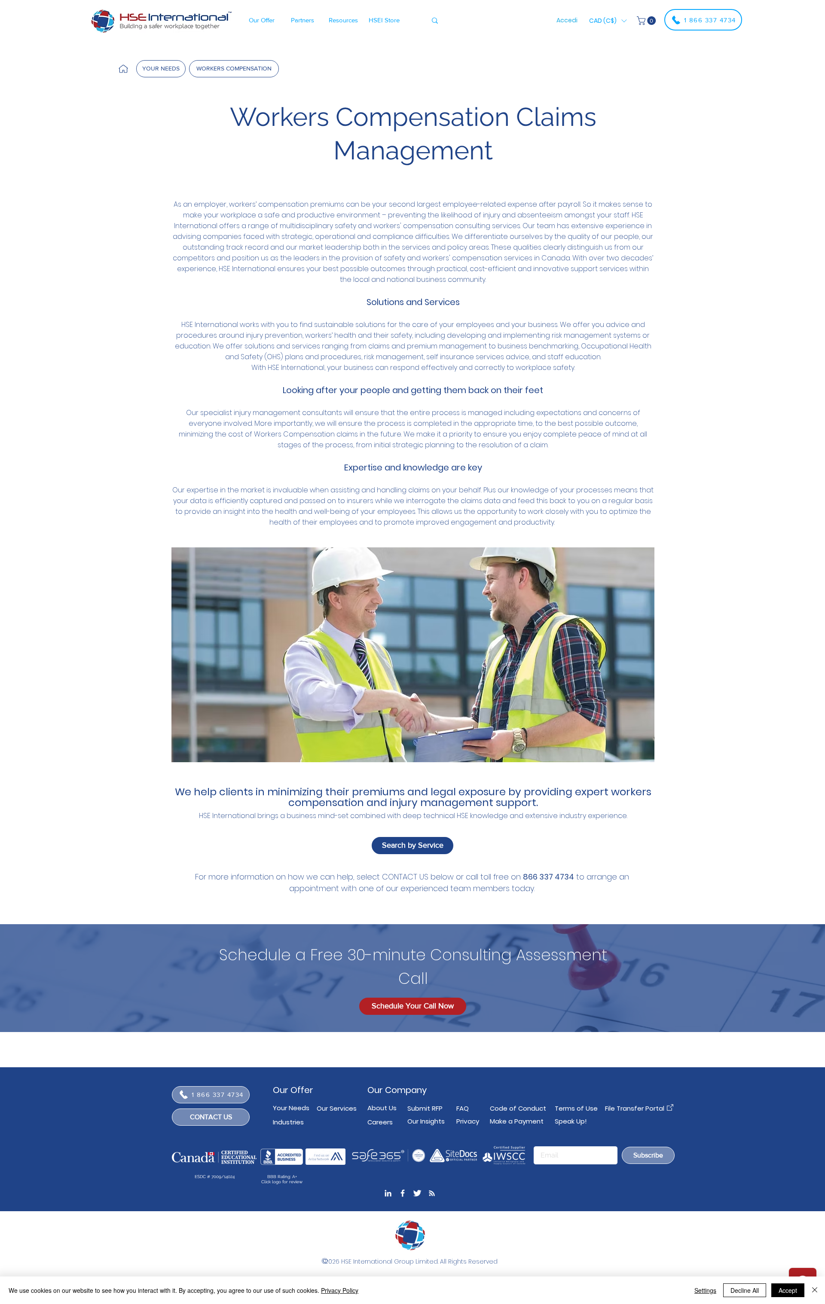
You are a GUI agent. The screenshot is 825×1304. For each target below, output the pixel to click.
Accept (788, 1290)
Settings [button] (705, 1290)
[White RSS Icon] (432, 1193)
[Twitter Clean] (417, 1193)
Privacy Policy (339, 1290)
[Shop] (123, 68)
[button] (261, 19)
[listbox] (608, 20)
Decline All (744, 1290)
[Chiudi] (815, 1290)
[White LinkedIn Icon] (388, 1193)
